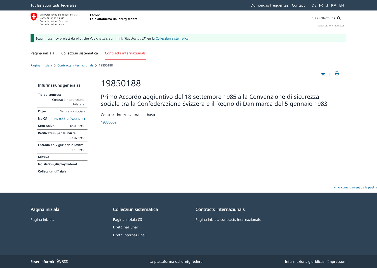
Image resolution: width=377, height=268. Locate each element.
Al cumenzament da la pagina (355, 187)
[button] (79, 53)
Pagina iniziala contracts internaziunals (228, 219)
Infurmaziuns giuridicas (304, 261)
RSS (62, 262)
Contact (298, 5)
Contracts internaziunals (75, 65)
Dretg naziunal (125, 227)
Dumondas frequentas (269, 5)
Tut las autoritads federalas (53, 5)
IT (327, 5)
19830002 (109, 122)
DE (314, 5)
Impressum (336, 261)
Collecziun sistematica (172, 38)
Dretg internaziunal (129, 235)
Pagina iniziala (41, 65)
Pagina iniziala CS (127, 219)
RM (334, 5)
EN (341, 5)
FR (321, 5)
